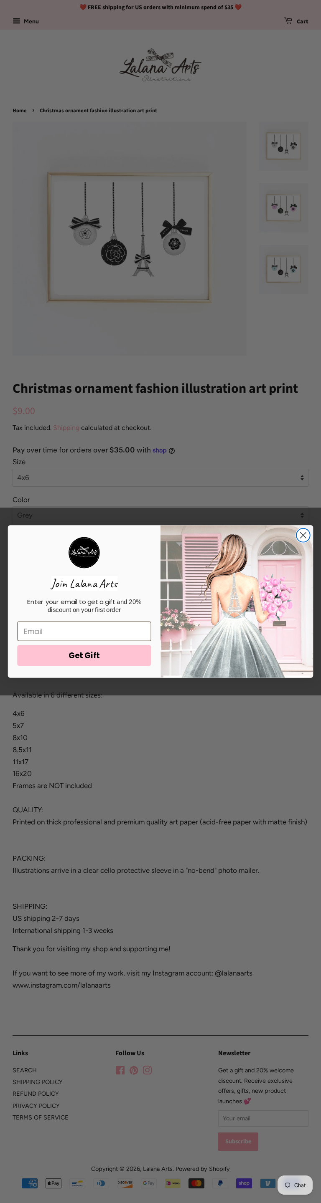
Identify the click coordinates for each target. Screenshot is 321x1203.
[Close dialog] (303, 535)
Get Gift (84, 655)
